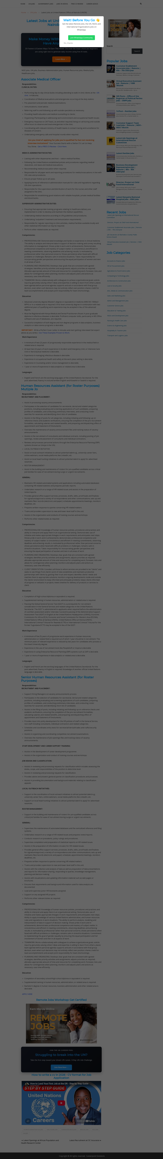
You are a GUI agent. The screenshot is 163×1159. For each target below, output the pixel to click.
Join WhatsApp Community (81, 37)
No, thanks (68, 43)
